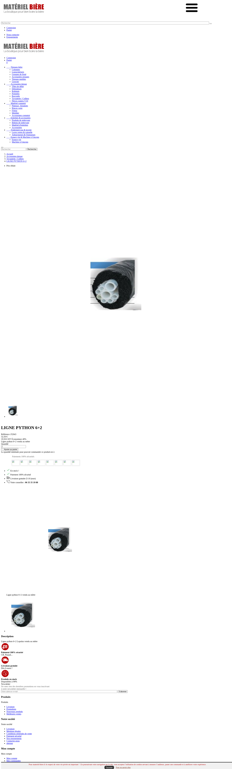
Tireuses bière (14, 67)
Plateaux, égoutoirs (20, 106)
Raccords (16, 96)
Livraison (10, 707)
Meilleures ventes (13, 714)
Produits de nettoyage (21, 120)
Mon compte (11, 758)
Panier (9, 30)
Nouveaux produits (14, 711)
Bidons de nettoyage (20, 123)
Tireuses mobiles (19, 79)
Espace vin (16, 139)
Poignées (15, 94)
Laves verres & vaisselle (22, 132)
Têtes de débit (18, 86)
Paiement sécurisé (13, 736)
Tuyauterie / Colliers (20, 98)
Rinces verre (17, 108)
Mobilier (15, 113)
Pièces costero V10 (20, 101)
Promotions (11, 709)
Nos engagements (13, 738)
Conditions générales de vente (19, 734)
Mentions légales (13, 731)
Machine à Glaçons (20, 142)
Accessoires (17, 127)
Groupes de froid (19, 74)
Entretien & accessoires (18, 118)
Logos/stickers (18, 72)
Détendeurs (16, 89)
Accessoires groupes (20, 77)
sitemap (9, 743)
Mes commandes (13, 761)
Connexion (11, 28)
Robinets (15, 91)
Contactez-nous (13, 741)
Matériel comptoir (16, 103)
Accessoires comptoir (21, 115)
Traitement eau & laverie (19, 130)
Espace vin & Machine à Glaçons (22, 137)
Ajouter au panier (9, 449)
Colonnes (16, 69)
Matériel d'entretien (20, 125)
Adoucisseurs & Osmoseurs (23, 135)
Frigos (14, 110)
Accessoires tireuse (16, 84)
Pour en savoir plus (123, 767)
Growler (15, 81)
